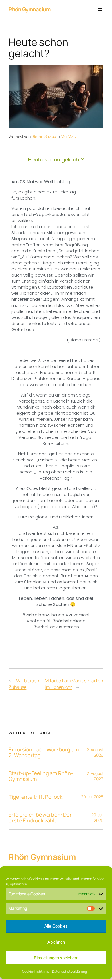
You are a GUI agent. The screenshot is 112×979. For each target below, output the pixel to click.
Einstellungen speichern (56, 957)
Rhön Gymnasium (29, 9)
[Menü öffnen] (99, 9)
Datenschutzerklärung (69, 971)
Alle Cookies (56, 926)
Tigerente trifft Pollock (35, 797)
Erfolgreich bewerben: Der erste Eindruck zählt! (40, 818)
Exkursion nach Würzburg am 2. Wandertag (43, 752)
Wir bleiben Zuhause (24, 683)
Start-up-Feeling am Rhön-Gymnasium (41, 776)
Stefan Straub (44, 136)
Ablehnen (56, 941)
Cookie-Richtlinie (35, 971)
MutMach (69, 136)
